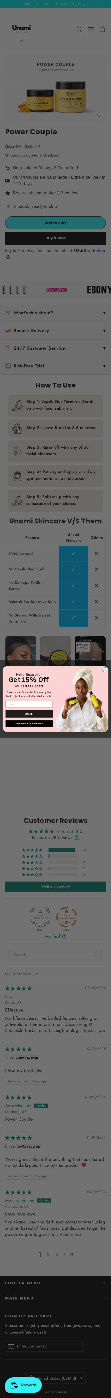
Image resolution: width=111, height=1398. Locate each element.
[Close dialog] (104, 669)
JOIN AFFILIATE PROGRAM (29, 723)
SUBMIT (29, 714)
